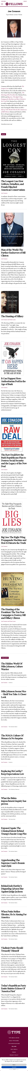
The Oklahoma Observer (13, 789)
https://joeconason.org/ (6, 124)
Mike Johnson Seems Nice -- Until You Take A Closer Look (13, 694)
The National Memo (12, 726)
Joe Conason (4, 193)
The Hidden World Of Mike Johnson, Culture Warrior (12, 666)
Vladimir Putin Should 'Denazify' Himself (12, 949)
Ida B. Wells (14, 1049)
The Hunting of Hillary (12, 316)
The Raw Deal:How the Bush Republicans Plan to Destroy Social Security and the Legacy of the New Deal (14, 460)
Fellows (14, 1046)
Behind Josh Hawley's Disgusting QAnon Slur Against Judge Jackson (12, 888)
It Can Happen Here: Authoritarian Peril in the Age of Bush (13, 381)
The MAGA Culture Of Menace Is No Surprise (12, 737)
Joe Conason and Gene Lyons (8, 319)
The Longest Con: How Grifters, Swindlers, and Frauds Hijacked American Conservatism (13, 185)
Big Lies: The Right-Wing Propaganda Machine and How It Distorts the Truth (13, 540)
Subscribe (3, 1)
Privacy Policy (14, 1055)
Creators (10, 682)
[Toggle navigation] (2, 4)
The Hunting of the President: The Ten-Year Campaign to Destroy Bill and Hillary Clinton (13, 613)
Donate (25, 1)
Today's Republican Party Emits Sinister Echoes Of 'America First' (13, 988)
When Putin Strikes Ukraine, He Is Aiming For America (14, 914)
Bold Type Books (14, 1040)
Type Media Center (14, 1037)
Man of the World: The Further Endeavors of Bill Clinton (13, 252)
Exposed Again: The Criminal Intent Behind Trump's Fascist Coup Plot (14, 831)
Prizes (14, 1052)
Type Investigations (14, 1043)
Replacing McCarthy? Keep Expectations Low (12, 772)
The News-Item (11, 819)
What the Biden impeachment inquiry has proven (13, 801)
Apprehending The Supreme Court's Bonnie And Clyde (13, 863)
